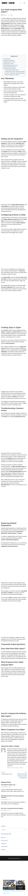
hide (16, 56)
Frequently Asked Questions (9, 68)
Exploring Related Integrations (9, 66)
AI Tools (11, 15)
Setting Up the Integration (8, 60)
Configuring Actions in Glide (9, 62)
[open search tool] (20, 3)
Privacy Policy (4, 840)
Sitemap (3, 849)
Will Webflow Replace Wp (8, 784)
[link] (5, 882)
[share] (12, 881)
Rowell (5, 15)
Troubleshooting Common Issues (10, 65)
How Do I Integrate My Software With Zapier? (14, 73)
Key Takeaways (6, 58)
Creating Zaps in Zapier (8, 63)
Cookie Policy (4, 846)
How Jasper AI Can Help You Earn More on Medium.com (9, 882)
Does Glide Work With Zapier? (11, 70)
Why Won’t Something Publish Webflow (12, 808)
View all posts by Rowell (13, 767)
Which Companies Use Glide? (11, 74)
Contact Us (3, 843)
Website (21, 767)
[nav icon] (24, 3)
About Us (3, 837)
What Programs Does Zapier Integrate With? (14, 71)
